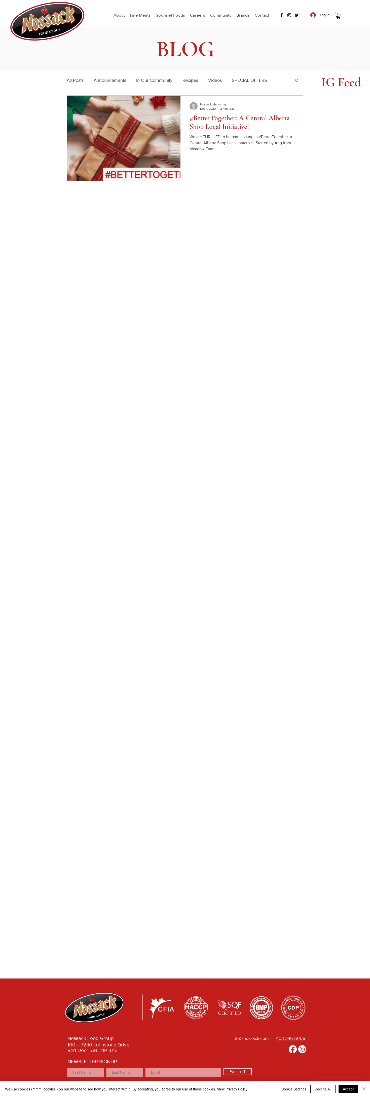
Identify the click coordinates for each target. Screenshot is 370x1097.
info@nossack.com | (254, 1038)
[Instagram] (302, 1049)
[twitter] (296, 15)
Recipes (190, 80)
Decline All (323, 1088)
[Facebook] (293, 1049)
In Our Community (154, 80)
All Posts (75, 80)
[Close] (364, 1089)
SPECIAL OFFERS (249, 80)
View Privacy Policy (232, 1088)
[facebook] (281, 15)
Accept (348, 1088)
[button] (119, 15)
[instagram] (289, 15)
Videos (215, 80)
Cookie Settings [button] (293, 1088)
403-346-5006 (290, 1038)
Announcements (110, 80)
